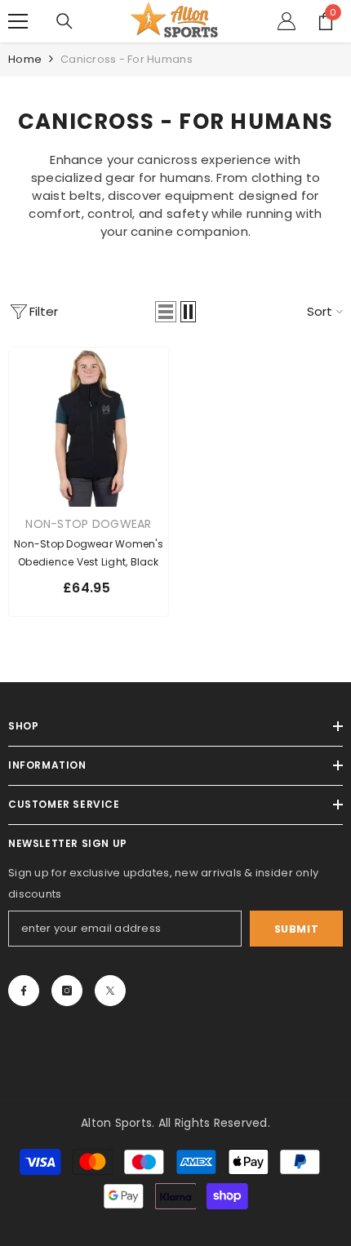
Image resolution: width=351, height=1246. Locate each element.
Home (25, 59)
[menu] (18, 21)
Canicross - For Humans (126, 59)
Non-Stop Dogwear (88, 524)
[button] (165, 311)
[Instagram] (66, 990)
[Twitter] (110, 990)
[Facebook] (23, 990)
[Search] (64, 21)
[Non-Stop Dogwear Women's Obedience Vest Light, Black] (88, 427)
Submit (296, 929)
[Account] (286, 21)
